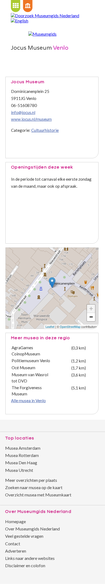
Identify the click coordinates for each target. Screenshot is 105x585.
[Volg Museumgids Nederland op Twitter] (78, 424)
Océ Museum (23, 367)
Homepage (15, 521)
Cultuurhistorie (45, 130)
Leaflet (50, 326)
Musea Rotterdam (22, 455)
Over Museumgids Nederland (32, 528)
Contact (12, 543)
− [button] (91, 317)
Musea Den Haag (21, 462)
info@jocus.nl (23, 112)
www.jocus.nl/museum (31, 119)
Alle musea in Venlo (28, 400)
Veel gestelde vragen (24, 536)
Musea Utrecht (19, 470)
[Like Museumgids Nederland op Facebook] (89, 424)
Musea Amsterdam (22, 447)
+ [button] (91, 308)
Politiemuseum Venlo (31, 360)
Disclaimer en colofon (25, 565)
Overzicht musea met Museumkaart (38, 494)
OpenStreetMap (70, 326)
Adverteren (15, 550)
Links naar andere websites (30, 558)
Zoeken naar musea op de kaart (33, 487)
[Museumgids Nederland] (42, 33)
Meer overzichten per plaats (31, 480)
